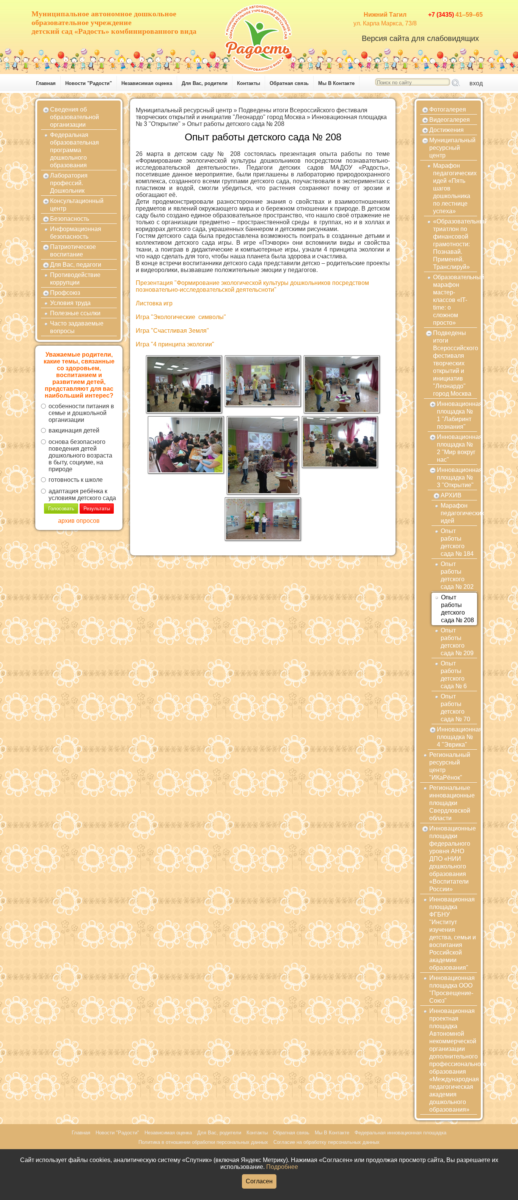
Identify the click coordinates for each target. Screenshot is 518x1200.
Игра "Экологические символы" (181, 317)
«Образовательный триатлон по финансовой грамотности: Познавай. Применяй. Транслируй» (455, 244)
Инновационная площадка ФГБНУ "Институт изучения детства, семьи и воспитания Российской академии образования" (452, 933)
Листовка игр (154, 303)
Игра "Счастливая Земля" (172, 330)
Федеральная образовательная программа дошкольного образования (74, 150)
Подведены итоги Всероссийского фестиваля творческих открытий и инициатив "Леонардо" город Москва (251, 113)
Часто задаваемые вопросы (77, 327)
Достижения (446, 130)
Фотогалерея (447, 109)
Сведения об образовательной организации (74, 117)
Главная (46, 83)
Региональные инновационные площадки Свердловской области (452, 803)
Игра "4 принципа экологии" (175, 344)
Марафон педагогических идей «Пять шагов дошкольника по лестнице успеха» (455, 188)
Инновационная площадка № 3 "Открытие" (457, 477)
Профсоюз (65, 292)
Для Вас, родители (205, 83)
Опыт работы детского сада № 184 (457, 542)
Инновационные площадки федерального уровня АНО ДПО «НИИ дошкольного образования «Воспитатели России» (452, 858)
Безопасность (69, 218)
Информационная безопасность (75, 233)
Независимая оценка (146, 83)
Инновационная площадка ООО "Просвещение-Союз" (452, 989)
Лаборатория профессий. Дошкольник (69, 183)
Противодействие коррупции (75, 279)
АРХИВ (451, 495)
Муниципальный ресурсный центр (184, 110)
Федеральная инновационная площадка (400, 1133)
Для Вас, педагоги (75, 264)
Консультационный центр (77, 205)
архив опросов (79, 520)
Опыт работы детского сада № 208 (235, 124)
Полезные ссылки (75, 313)
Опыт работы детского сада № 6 (454, 674)
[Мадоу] (259, 36)
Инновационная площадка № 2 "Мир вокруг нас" (457, 448)
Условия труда (70, 303)
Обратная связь (289, 83)
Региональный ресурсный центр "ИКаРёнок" (449, 766)
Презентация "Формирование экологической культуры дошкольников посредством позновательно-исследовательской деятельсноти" (252, 286)
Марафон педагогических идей (459, 513)
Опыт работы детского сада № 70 (455, 707)
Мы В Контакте (336, 83)
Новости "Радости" (88, 83)
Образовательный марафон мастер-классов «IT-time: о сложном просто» (455, 300)
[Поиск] (456, 83)
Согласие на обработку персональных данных (326, 1142)
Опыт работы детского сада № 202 (457, 575)
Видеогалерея (449, 119)
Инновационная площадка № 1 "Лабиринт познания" (457, 415)
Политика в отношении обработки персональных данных (203, 1142)
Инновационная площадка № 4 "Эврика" (457, 737)
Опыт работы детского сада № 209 (457, 641)
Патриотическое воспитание (73, 251)
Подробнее (282, 1167)
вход (476, 83)
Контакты (248, 83)
